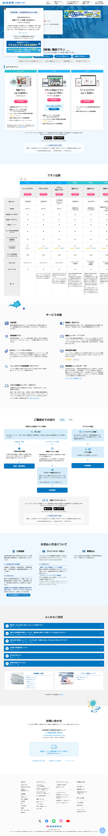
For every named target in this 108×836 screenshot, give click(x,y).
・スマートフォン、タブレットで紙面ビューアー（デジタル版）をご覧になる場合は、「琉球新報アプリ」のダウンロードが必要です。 (43, 276)
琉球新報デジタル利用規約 (55, 761)
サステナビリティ (40, 782)
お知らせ (23, 782)
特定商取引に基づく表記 (81, 811)
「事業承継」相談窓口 (61, 785)
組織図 (22, 808)
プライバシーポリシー (70, 761)
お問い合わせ (21, 127)
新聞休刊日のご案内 (25, 787)
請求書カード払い (60, 787)
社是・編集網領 (24, 799)
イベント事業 (39, 804)
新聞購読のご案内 (20, 3)
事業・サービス (40, 799)
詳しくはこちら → (23, 33)
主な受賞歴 (23, 806)
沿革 (22, 803)
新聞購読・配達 (38, 673)
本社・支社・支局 (25, 810)
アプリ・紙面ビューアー (88, 673)
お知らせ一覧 (24, 785)
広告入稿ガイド (80, 787)
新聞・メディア (40, 802)
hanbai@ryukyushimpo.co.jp (55, 735)
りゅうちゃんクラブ (60, 792)
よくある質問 (80, 803)
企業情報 (23, 794)
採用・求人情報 (80, 798)
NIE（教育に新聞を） (41, 796)
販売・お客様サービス (41, 806)
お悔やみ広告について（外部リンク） (82, 792)
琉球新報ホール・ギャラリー (62, 794)
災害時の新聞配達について (25, 790)
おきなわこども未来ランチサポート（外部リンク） (42, 789)
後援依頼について (81, 789)
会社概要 (23, 801)
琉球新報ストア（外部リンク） (63, 800)
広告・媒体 (39, 808)
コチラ (51, 482)
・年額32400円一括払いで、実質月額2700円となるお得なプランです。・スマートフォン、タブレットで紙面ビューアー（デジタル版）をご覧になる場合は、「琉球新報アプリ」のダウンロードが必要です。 (59, 278)
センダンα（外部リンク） (62, 802)
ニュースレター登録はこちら (73, 378)
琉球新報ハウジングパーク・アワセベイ (62, 797)
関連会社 (23, 812)
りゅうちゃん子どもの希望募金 (40, 785)
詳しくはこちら (34, 398)
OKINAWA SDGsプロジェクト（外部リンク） (43, 792)
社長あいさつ (24, 797)
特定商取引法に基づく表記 (39, 761)
